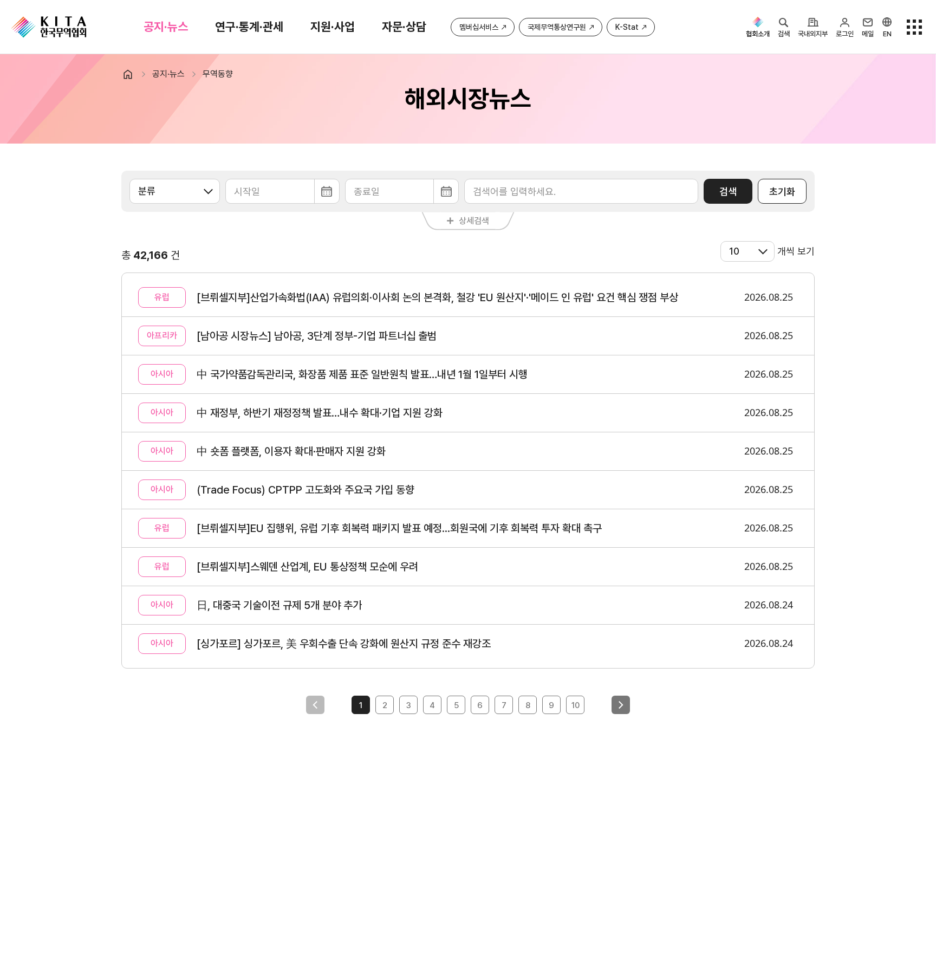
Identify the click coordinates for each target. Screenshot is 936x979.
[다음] (621, 705)
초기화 (782, 191)
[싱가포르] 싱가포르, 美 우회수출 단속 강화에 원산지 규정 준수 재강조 (344, 643)
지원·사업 (332, 27)
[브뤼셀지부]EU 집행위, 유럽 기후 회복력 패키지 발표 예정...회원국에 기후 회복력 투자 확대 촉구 (399, 528)
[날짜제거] (282, 191)
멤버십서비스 (478, 27)
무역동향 (218, 74)
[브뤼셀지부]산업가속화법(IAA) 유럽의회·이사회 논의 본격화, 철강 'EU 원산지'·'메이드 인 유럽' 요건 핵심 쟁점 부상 (437, 297)
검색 (728, 191)
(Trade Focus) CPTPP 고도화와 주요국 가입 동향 (305, 489)
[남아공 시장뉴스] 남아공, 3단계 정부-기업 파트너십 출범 (317, 335)
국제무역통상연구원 (557, 27)
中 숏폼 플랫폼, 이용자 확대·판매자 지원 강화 (291, 451)
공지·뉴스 (166, 27)
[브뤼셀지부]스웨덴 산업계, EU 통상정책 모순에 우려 (307, 566)
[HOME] (132, 74)
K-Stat (627, 27)
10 (575, 705)
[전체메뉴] (914, 27)
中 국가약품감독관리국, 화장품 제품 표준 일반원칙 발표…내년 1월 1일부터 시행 (362, 374)
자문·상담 (404, 27)
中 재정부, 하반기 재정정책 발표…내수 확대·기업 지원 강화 (320, 412)
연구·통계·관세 (249, 27)
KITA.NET (49, 27)
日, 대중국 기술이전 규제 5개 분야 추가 (279, 605)
